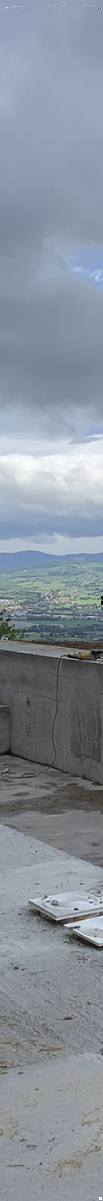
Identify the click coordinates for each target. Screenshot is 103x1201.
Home (29, 5)
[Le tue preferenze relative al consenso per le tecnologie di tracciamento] (100, 1198)
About (86, 5)
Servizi (55, 5)
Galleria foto (66, 5)
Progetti (78, 5)
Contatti (95, 5)
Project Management (41, 5)
